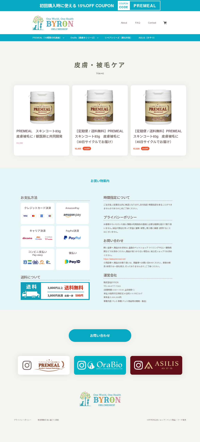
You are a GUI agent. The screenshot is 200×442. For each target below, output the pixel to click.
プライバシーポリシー (22, 420)
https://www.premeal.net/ (115, 258)
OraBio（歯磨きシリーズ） (83, 37)
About (124, 22)
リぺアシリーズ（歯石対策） (118, 37)
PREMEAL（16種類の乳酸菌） (47, 37)
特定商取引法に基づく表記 (48, 420)
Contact (152, 22)
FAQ (137, 22)
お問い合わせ (100, 335)
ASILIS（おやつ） (147, 37)
